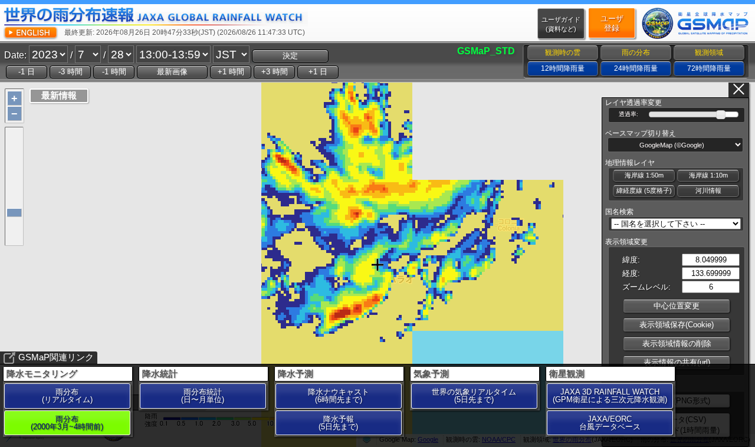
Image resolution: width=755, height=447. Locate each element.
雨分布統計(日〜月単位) (202, 395)
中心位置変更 (677, 305)
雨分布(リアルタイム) (67, 395)
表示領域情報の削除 (676, 343)
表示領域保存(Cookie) (676, 324)
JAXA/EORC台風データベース (610, 423)
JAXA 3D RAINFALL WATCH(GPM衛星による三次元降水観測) (610, 395)
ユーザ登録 (611, 23)
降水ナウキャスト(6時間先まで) (338, 395)
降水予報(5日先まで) (338, 423)
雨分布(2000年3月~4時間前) (67, 423)
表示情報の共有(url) (677, 362)
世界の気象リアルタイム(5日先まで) (474, 395)
